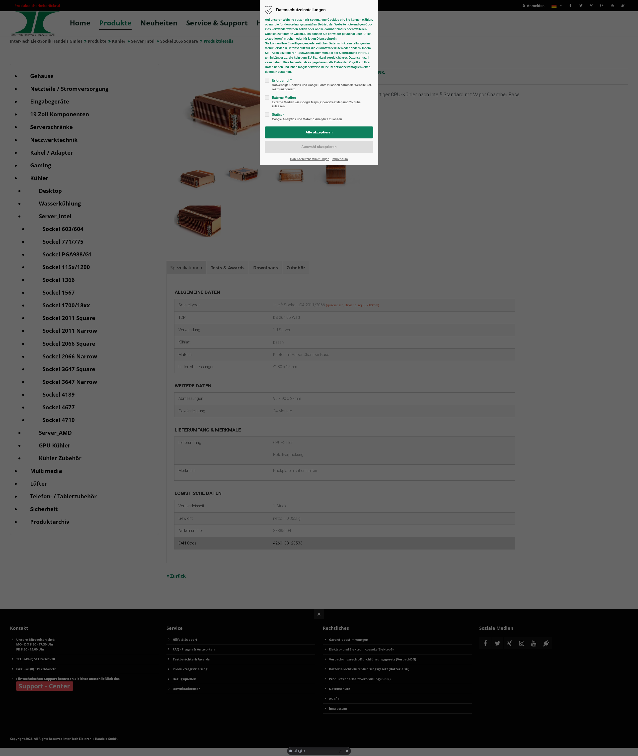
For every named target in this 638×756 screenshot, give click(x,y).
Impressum (340, 159)
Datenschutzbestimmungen (309, 159)
